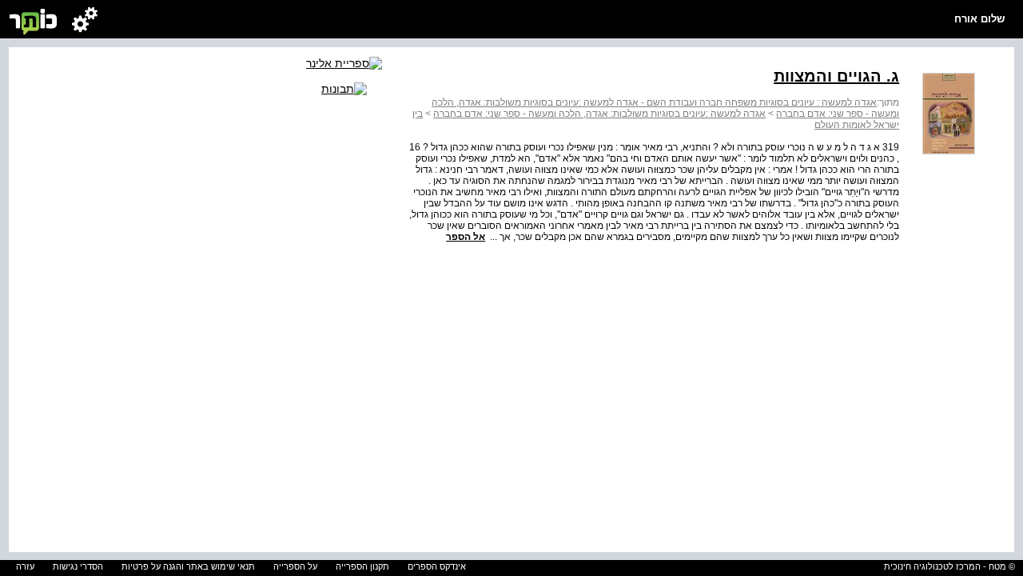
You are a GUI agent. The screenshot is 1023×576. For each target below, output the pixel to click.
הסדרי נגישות (78, 566)
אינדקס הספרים (437, 566)
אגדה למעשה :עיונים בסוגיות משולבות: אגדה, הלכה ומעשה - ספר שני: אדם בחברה (599, 113)
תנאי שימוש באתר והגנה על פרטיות (188, 566)
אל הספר (465, 236)
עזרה (25, 566)
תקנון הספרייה (362, 566)
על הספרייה (295, 566)
